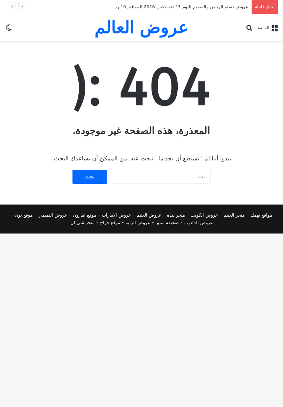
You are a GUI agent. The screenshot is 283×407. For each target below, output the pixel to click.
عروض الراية (138, 222)
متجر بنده (176, 215)
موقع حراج (110, 222)
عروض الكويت (204, 215)
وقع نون (22, 215)
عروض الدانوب (198, 222)
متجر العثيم (234, 215)
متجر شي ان (82, 222)
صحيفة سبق (167, 222)
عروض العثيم (149, 215)
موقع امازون (84, 215)
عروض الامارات (116, 215)
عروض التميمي (52, 215)
